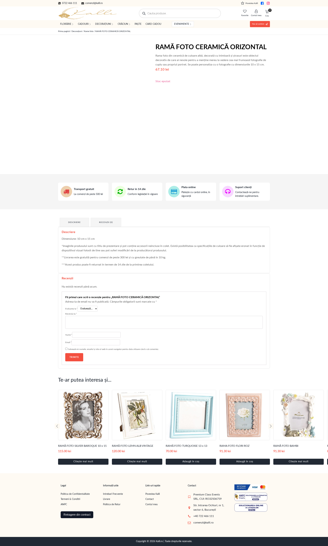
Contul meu (151, 504)
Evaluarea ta (71, 309)
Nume (68, 335)
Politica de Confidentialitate (75, 494)
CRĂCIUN (123, 24)
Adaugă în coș (190, 461)
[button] (67, 3)
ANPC (64, 504)
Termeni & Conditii (70, 499)
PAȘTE (138, 24)
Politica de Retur (111, 504)
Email (68, 342)
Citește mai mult (83, 461)
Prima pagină (64, 31)
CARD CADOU (153, 24)
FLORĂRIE (65, 24)
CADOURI (83, 24)
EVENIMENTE (181, 24)
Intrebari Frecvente (113, 494)
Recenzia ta (71, 314)
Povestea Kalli (152, 494)
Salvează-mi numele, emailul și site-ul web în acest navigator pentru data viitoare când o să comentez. (113, 349)
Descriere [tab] (74, 222)
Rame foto (88, 31)
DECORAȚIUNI (103, 24)
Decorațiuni (77, 31)
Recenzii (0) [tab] (106, 222)
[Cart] (267, 11)
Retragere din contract (77, 514)
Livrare (106, 499)
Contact (149, 499)
